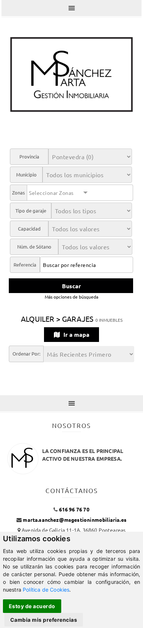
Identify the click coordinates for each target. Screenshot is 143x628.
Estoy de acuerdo (32, 606)
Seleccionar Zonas (51, 192)
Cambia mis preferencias (43, 620)
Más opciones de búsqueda (71, 297)
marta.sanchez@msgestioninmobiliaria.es (74, 519)
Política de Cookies (46, 589)
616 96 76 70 (74, 509)
